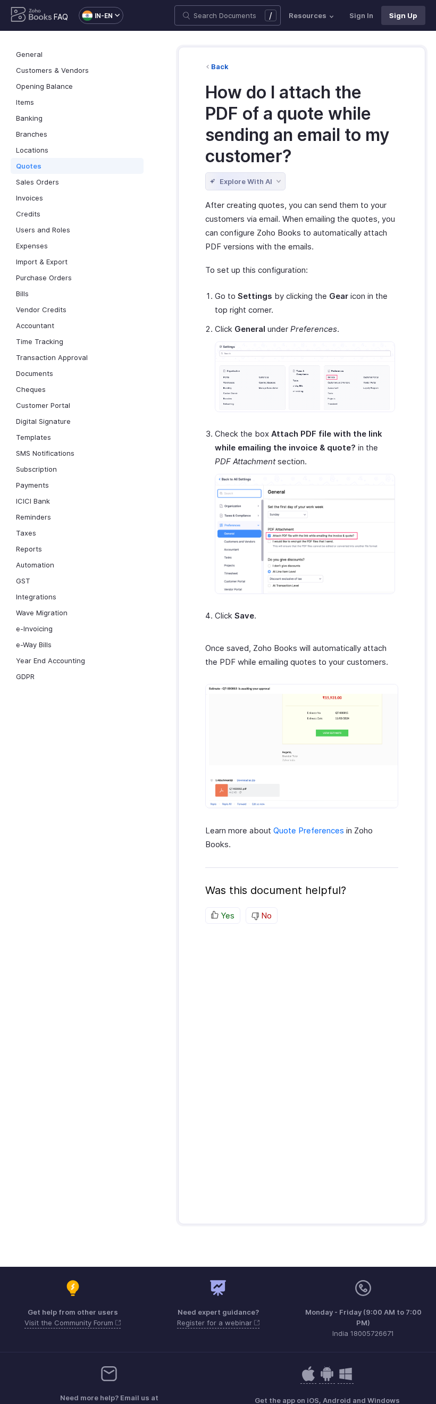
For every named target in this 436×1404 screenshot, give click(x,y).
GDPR (25, 676)
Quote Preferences (308, 830)
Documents (34, 373)
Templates (33, 437)
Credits (28, 214)
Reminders (33, 517)
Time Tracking (39, 341)
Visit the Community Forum (69, 1322)
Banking (29, 118)
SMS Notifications (45, 453)
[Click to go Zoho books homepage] (31, 15)
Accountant (35, 325)
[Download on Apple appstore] (327, 1379)
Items (25, 102)
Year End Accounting (50, 660)
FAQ (61, 16)
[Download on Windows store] (346, 1379)
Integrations (36, 596)
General (29, 54)
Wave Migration (42, 612)
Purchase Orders (44, 277)
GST (23, 580)
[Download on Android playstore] (308, 1379)
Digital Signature (43, 421)
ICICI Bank (33, 501)
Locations (32, 150)
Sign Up (403, 15)
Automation (35, 565)
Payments (32, 485)
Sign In (361, 15)
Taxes (26, 533)
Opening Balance (44, 86)
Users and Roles (43, 229)
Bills (22, 293)
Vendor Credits (41, 309)
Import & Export (42, 261)
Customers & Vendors (52, 70)
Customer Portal (43, 405)
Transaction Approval (52, 357)
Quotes (28, 166)
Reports (29, 549)
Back (220, 66)
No (265, 915)
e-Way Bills (34, 644)
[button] (95, 15)
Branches (31, 134)
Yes (226, 915)
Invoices (29, 198)
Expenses (32, 245)
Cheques (31, 389)
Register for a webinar (215, 1322)
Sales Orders (37, 182)
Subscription (36, 469)
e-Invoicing (34, 628)
